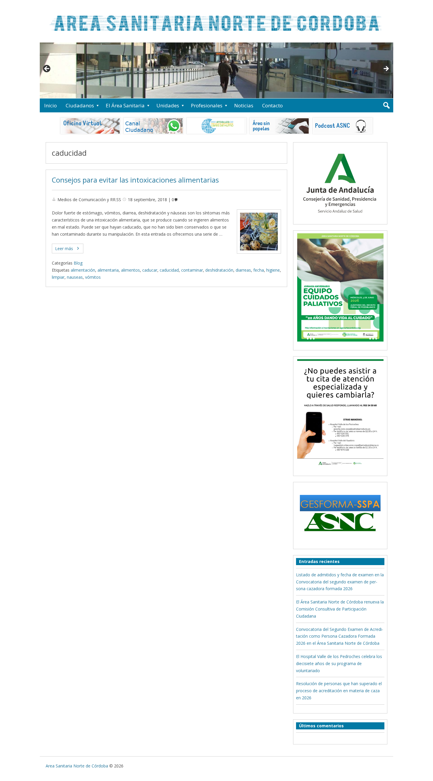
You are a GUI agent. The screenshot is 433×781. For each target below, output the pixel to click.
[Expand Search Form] (386, 105)
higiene (273, 270)
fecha (258, 270)
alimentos (130, 270)
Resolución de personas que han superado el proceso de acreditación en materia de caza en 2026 (339, 690)
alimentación (83, 270)
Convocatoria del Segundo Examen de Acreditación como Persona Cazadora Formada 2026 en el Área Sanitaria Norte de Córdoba (339, 636)
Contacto (272, 105)
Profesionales (206, 105)
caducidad (169, 270)
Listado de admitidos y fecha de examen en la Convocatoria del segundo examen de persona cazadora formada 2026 (340, 582)
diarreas (243, 270)
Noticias (243, 105)
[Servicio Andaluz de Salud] (340, 218)
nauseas (75, 277)
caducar (149, 270)
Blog (78, 263)
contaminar (192, 270)
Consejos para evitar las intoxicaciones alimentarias (135, 180)
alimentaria (108, 270)
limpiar (58, 277)
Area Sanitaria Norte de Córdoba (77, 766)
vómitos (93, 277)
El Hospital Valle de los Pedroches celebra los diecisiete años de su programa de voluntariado (339, 663)
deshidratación (219, 270)
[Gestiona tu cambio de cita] (340, 287)
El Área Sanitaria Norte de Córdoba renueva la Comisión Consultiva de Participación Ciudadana (340, 609)
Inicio (50, 105)
